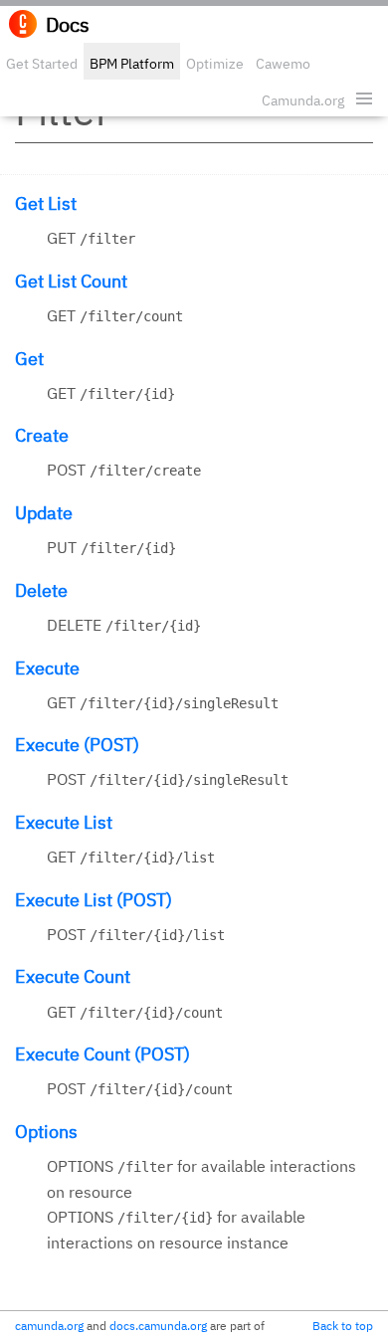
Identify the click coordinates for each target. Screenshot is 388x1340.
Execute (47, 668)
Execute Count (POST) (102, 1054)
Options (46, 1131)
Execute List (63, 822)
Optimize (215, 64)
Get (29, 358)
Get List (46, 203)
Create (42, 435)
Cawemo (283, 64)
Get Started (42, 64)
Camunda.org (303, 100)
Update (44, 512)
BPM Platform (132, 64)
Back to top (342, 1325)
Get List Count (71, 281)
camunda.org (49, 1325)
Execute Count (72, 976)
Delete (41, 590)
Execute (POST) (77, 744)
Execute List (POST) (93, 899)
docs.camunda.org (158, 1325)
